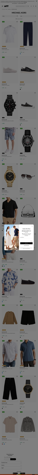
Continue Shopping (26, 245)
